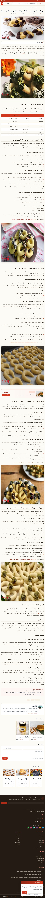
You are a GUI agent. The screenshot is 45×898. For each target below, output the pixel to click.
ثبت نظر (5, 758)
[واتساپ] (28, 827)
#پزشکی (28, 699)
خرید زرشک (41, 838)
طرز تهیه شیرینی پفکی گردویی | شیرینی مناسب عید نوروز (25, 462)
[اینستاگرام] (31, 827)
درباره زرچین (18, 835)
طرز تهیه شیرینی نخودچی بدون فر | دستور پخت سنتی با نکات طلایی (22, 559)
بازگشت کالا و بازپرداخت (39, 856)
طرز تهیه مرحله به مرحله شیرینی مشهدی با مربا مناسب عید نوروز (23, 342)
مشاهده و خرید (6, 395)
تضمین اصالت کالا (40, 858)
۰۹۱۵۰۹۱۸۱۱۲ (3, 0)
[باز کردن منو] (43, 3)
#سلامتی (32, 699)
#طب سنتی (37, 699)
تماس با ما (18, 846)
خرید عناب (41, 836)
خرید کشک (41, 840)
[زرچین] (39, 3)
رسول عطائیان (41, 13)
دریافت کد (24, 892)
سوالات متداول (17, 842)
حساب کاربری (6, 3)
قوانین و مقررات (40, 864)
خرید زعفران (41, 835)
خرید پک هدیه (40, 846)
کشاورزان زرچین (17, 840)
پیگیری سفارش (17, 844)
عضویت (4, 803)
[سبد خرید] (2, 3)
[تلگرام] (43, 827)
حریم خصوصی (40, 862)
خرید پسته (37, 613)
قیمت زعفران (18, 836)
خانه (43, 8)
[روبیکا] (37, 827)
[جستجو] (13, 3)
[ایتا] (40, 827)
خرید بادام (41, 842)
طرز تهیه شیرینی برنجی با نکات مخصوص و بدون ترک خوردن (24, 219)
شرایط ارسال (41, 854)
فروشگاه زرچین (23, 54)
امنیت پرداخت (40, 860)
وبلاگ (40, 8)
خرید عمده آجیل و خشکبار (38, 848)
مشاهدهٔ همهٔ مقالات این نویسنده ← (32, 713)
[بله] (34, 827)
